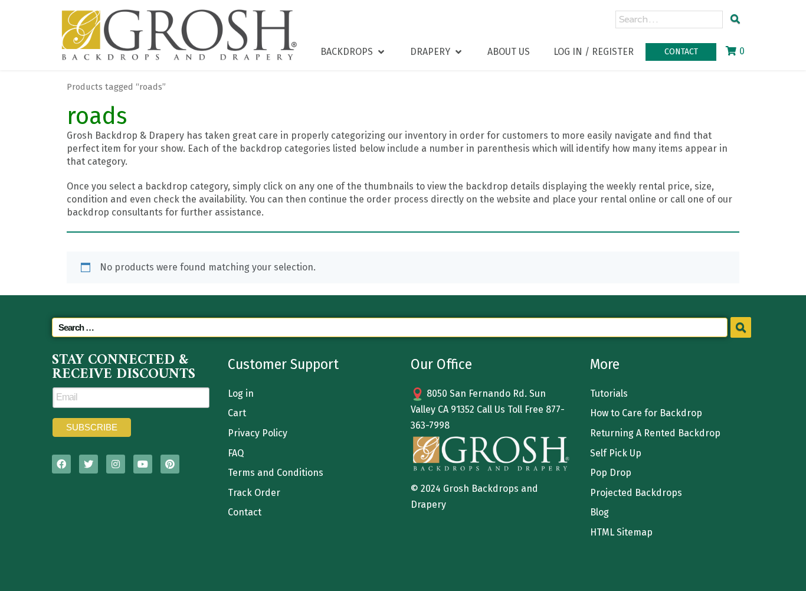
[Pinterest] (169, 464)
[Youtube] (142, 464)
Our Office (441, 364)
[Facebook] (61, 464)
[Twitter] (88, 464)
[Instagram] (115, 464)
